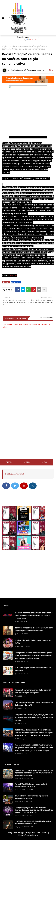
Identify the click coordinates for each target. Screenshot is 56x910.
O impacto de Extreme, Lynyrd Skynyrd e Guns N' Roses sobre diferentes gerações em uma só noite (34, 717)
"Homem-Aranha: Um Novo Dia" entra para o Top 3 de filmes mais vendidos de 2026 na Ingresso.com (34, 615)
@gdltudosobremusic (14, 474)
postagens (20, 46)
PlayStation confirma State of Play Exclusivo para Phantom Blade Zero (33, 822)
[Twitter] (23, 289)
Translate (35, 40)
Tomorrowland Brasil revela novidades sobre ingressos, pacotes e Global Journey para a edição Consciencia (34, 772)
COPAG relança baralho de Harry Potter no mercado (33, 669)
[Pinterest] (33, 289)
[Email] (39, 289)
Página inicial (8, 46)
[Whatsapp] (28, 289)
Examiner (12, 275)
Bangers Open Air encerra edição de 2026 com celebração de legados (33, 691)
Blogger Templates (26, 832)
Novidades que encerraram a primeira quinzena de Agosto (31, 797)
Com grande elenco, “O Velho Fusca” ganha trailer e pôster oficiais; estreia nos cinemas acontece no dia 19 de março (33, 655)
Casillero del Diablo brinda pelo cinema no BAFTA (33, 641)
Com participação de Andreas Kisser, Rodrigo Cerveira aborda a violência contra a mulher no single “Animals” (34, 810)
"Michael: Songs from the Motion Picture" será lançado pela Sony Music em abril (34, 629)
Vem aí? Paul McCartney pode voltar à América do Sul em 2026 (31, 785)
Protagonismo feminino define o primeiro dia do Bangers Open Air (34, 703)
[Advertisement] (28, 402)
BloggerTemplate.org (28, 835)
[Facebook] (17, 289)
